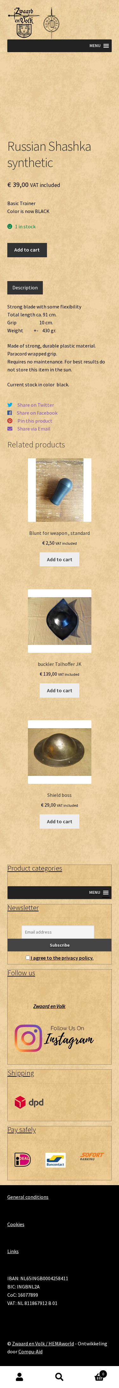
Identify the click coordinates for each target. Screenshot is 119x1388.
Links (13, 1251)
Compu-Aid (30, 1351)
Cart (91, 1371)
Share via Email (33, 428)
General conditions (28, 1197)
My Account (20, 1377)
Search (59, 1377)
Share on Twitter (35, 405)
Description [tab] (25, 287)
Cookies (15, 1224)
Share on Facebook (37, 413)
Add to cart (27, 249)
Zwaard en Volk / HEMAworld (43, 1343)
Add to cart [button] (59, 559)
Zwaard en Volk (49, 1006)
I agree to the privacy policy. (62, 958)
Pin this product (34, 421)
